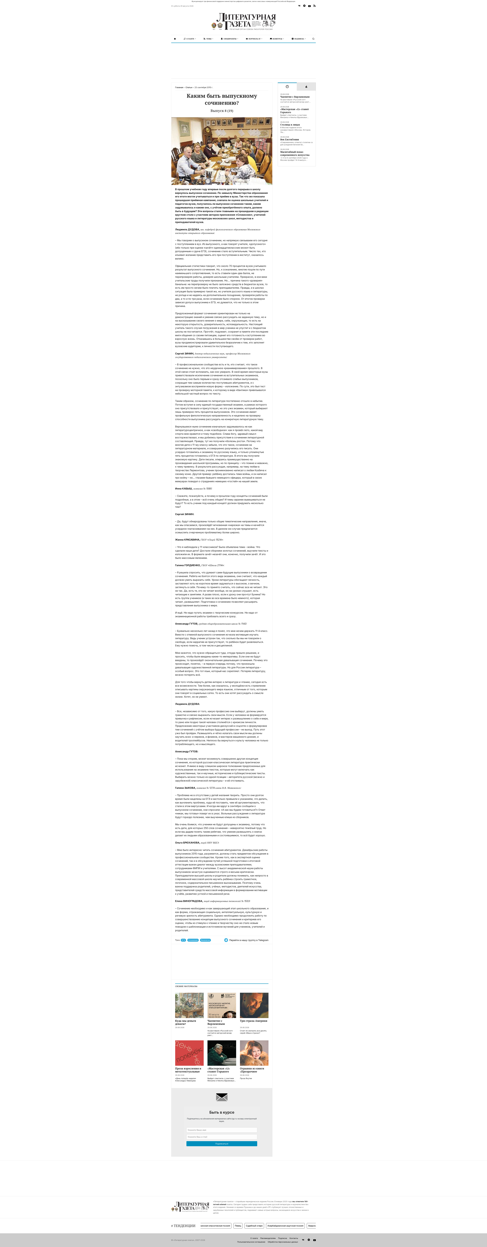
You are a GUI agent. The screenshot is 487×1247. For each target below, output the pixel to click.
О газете (254, 1238)
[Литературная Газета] (243, 21)
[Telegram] (304, 6)
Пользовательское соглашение (251, 1242)
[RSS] (314, 6)
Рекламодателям (268, 1238)
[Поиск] (313, 39)
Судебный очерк (201, 1225)
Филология (205, 940)
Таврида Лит (283, 1225)
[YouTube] (309, 6)
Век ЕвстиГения (289, 139)
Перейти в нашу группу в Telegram (248, 940)
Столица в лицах (290, 124)
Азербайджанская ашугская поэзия (233, 1225)
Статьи (189, 87)
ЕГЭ (183, 940)
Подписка (282, 1238)
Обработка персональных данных (283, 1242)
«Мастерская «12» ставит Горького (294, 111)
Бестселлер (301, 1225)
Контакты (294, 1238)
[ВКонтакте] (299, 6)
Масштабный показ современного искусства (294, 153)
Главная (179, 87)
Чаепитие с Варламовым (295, 96)
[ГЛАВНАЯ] (175, 39)
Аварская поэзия (264, 1225)
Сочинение (193, 940)
